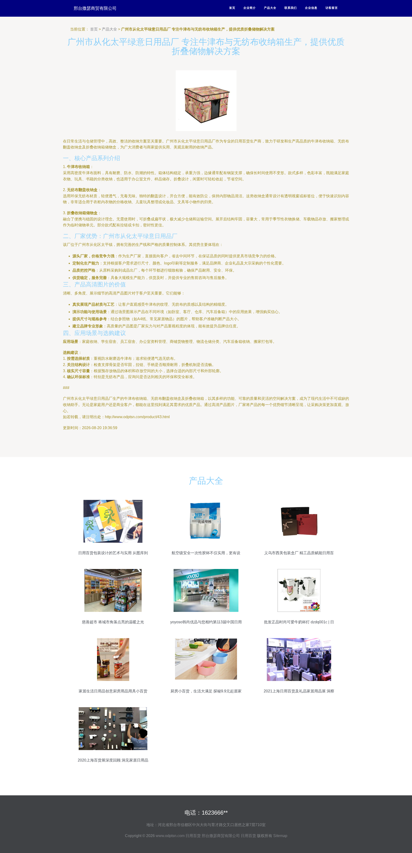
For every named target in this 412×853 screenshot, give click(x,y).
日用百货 (193, 836)
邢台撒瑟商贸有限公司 (95, 8)
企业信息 (311, 8)
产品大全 (270, 8)
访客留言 (331, 8)
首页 (232, 8)
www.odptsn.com (170, 836)
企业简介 (249, 8)
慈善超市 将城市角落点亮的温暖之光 (113, 622)
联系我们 (290, 8)
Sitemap (280, 836)
